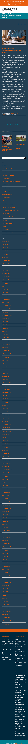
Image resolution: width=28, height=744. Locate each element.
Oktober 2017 (6, 579)
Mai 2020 (5, 482)
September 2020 (7, 469)
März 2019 (5, 527)
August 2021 (6, 434)
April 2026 (5, 254)
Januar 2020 (6, 495)
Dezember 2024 (7, 305)
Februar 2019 (6, 530)
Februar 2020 (6, 492)
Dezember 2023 (7, 344)
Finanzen (6, 213)
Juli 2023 (5, 360)
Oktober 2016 (6, 617)
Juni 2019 (5, 518)
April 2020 (5, 485)
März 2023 (5, 373)
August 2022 (6, 395)
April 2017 (5, 598)
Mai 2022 (5, 405)
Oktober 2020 (6, 466)
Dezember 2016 (7, 611)
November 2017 (7, 575)
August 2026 (6, 241)
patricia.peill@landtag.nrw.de (18, 1)
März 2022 (5, 411)
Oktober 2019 (6, 505)
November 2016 (7, 614)
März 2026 (5, 257)
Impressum (5, 741)
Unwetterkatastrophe (8, 233)
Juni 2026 (5, 247)
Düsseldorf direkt (7, 168)
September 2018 (7, 547)
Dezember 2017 (7, 572)
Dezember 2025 (7, 267)
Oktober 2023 (6, 350)
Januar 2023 (6, 379)
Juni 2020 (5, 479)
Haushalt (6, 184)
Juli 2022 (5, 399)
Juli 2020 (5, 476)
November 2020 (7, 463)
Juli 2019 (5, 514)
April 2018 (5, 559)
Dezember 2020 (7, 460)
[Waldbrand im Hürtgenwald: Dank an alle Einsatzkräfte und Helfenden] (7, 135)
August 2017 (6, 585)
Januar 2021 (6, 456)
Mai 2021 (5, 444)
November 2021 (7, 424)
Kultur (5, 220)
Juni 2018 (5, 553)
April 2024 (5, 331)
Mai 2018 (5, 556)
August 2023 (6, 357)
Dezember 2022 (7, 382)
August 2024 (6, 318)
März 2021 (5, 450)
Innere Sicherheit (8, 217)
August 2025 (6, 280)
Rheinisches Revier (9, 223)
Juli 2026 (5, 244)
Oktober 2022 (6, 389)
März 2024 (5, 334)
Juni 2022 (5, 402)
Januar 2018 (6, 569)
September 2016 (7, 620)
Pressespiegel (6, 197)
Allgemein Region (8, 204)
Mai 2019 (5, 521)
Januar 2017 (6, 608)
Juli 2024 (5, 321)
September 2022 (7, 392)
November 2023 (7, 347)
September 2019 (7, 508)
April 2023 (5, 370)
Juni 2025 (5, 286)
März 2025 (5, 296)
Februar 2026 (6, 260)
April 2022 (5, 408)
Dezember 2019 (7, 498)
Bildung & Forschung (9, 207)
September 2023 (7, 354)
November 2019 (7, 501)
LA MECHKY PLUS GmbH (20, 743)
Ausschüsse (7, 178)
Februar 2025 (6, 299)
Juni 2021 (5, 440)
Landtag (3, 114)
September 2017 (7, 582)
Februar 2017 (6, 604)
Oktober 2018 (6, 543)
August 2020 (6, 473)
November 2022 (7, 386)
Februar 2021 (6, 453)
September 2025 (7, 276)
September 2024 (7, 315)
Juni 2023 (5, 363)
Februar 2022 (6, 415)
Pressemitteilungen (8, 194)
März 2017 (5, 601)
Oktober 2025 (6, 273)
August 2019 (6, 511)
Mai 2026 (5, 251)
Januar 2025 (6, 302)
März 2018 (5, 563)
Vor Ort (6, 226)
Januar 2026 (6, 263)
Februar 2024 (6, 337)
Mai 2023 (5, 366)
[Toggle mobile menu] (25, 8)
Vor (24, 24)
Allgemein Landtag (14, 113)
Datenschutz (10, 741)
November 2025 (7, 270)
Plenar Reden (6, 191)
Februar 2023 (6, 376)
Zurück (20, 24)
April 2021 (5, 447)
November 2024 (7, 308)
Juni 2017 (5, 592)
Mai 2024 (5, 328)
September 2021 (7, 431)
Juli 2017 (5, 588)
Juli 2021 (5, 437)
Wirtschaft (6, 229)
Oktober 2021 (6, 428)
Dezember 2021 (7, 421)
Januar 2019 (6, 534)
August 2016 (6, 624)
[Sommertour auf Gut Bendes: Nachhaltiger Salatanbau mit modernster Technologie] (21, 135)
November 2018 (7, 540)
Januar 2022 (6, 418)
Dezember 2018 (7, 537)
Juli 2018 (5, 550)
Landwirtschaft (6, 188)
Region (5, 200)
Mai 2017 (5, 595)
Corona (5, 165)
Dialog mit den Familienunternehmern (13, 181)
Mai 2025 (5, 289)
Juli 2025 (5, 283)
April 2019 (5, 524)
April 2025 (5, 292)
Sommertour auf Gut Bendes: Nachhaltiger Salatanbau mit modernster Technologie (20, 145)
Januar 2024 (6, 341)
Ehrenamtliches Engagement (11, 210)
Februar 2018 (6, 566)
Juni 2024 (5, 325)
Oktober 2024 (6, 312)
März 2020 (5, 489)
